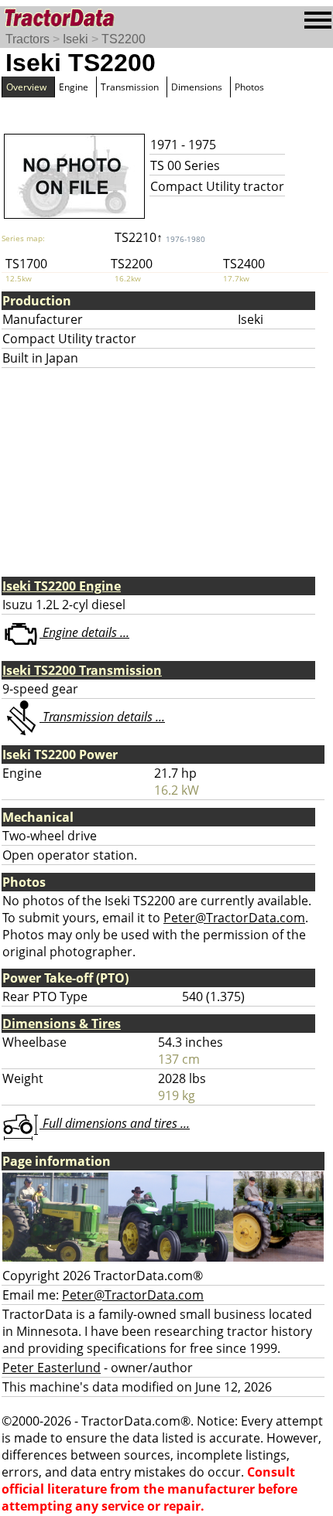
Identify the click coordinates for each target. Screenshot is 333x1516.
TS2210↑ (160, 237)
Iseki (75, 39)
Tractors (27, 39)
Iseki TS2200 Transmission (82, 670)
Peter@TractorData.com (234, 917)
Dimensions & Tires (61, 1023)
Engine (73, 87)
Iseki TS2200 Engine (61, 585)
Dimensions (196, 87)
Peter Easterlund (51, 1367)
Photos (249, 87)
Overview (26, 87)
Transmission (130, 87)
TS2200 (123, 39)
